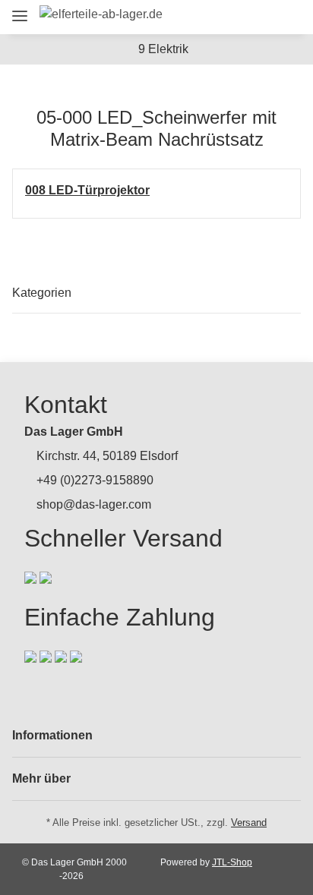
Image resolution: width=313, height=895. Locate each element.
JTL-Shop (232, 862)
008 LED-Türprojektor (87, 190)
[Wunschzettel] (259, 17)
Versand (249, 822)
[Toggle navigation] (19, 9)
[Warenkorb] (286, 17)
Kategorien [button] (41, 292)
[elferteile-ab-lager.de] (101, 14)
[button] (204, 17)
